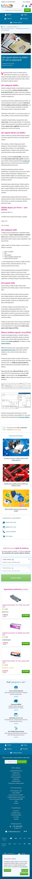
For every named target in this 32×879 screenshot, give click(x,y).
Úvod (3, 26)
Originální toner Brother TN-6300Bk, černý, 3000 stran (15, 634)
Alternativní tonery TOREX (16, 795)
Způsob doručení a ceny (16, 771)
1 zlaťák (6, 609)
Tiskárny (9, 19)
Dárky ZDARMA (16, 793)
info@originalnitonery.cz (14, 831)
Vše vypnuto (24, 874)
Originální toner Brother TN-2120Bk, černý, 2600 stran (15, 606)
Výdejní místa (16, 773)
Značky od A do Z (16, 775)
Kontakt (16, 819)
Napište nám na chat (11, 522)
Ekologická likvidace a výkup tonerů (16, 797)
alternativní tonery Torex (8, 350)
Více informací (23, 866)
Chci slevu (22, 762)
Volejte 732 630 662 (11, 531)
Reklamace (16, 779)
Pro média (16, 817)
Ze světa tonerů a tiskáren (12, 26)
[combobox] (16, 561)
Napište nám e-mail (11, 527)
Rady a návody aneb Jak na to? (7, 28)
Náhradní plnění (16, 781)
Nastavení (25, 870)
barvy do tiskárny (24, 417)
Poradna (16, 803)
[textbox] (16, 562)
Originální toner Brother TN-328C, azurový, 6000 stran (15, 662)
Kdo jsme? (16, 811)
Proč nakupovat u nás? (16, 791)
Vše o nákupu (9, 536)
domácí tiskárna (5, 343)
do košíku (26, 615)
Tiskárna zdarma (17, 22)
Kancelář (25, 19)
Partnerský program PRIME (16, 799)
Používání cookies (16, 813)
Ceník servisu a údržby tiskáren (16, 783)
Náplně (9, 15)
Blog (16, 801)
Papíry (25, 15)
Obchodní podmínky (16, 815)
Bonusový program (16, 777)
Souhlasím (7, 870)
